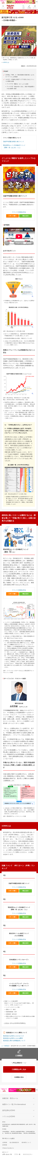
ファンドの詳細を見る (19, 212)
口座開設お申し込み (19, 1069)
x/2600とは (6, 62)
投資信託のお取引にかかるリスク (13, 1036)
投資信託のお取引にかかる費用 (13, 1038)
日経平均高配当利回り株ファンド (13, 141)
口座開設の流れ (19, 1077)
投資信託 (6, 1045)
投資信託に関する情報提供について (14, 1040)
